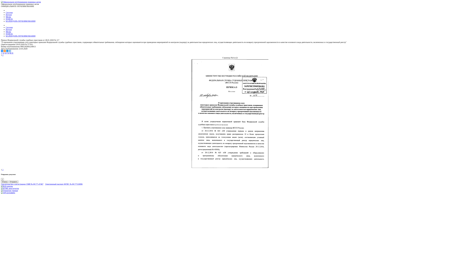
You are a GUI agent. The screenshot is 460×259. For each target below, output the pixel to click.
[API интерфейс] (8, 193)
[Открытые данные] (9, 191)
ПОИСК (9, 19)
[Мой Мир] (7, 51)
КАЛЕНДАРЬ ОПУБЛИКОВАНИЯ (20, 21)
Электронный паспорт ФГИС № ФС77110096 (64, 184)
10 (3, 53)
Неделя (9, 15)
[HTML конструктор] (10, 188)
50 (8, 53)
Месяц (8, 17)
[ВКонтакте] (2, 51)
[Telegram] (10, 51)
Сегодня (9, 13)
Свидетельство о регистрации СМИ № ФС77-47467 (22, 184)
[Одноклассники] (5, 51)
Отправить (13, 182)
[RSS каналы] (7, 186)
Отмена (4, 182)
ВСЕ (11, 53)
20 (6, 53)
